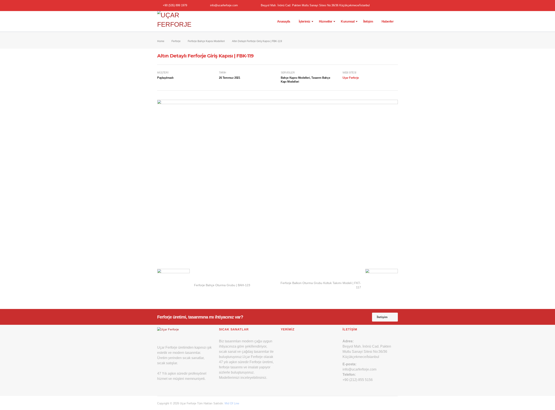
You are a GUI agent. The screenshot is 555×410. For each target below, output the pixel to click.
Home (160, 41)
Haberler (387, 21)
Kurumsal (347, 21)
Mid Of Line (232, 403)
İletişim (368, 21)
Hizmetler (325, 21)
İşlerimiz (304, 21)
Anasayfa (283, 21)
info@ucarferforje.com (224, 5)
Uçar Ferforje (351, 77)
